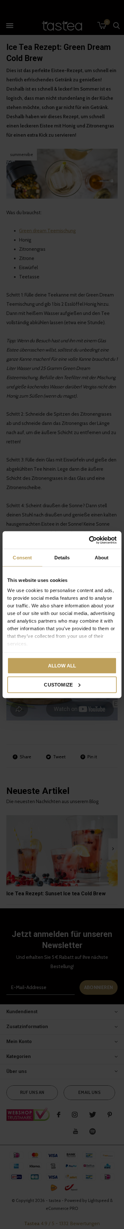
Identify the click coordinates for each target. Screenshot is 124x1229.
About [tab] (102, 557)
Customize (58, 684)
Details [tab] (62, 557)
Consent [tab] (22, 557)
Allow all (62, 665)
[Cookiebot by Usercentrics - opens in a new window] (89, 540)
